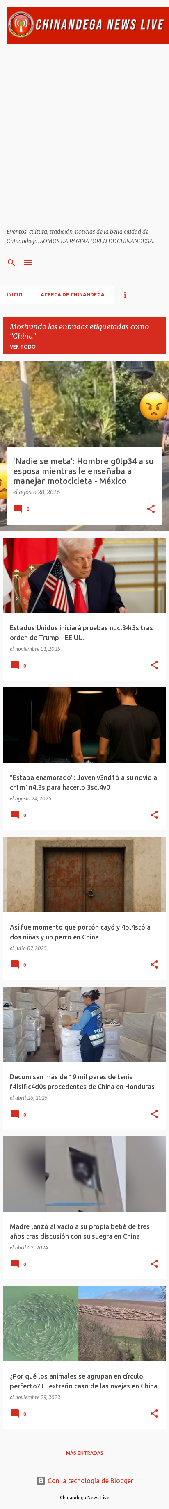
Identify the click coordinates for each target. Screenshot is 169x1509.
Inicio (15, 294)
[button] (151, 509)
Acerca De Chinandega (73, 294)
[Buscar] (11, 263)
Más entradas (84, 1453)
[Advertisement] (84, 136)
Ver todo (23, 346)
